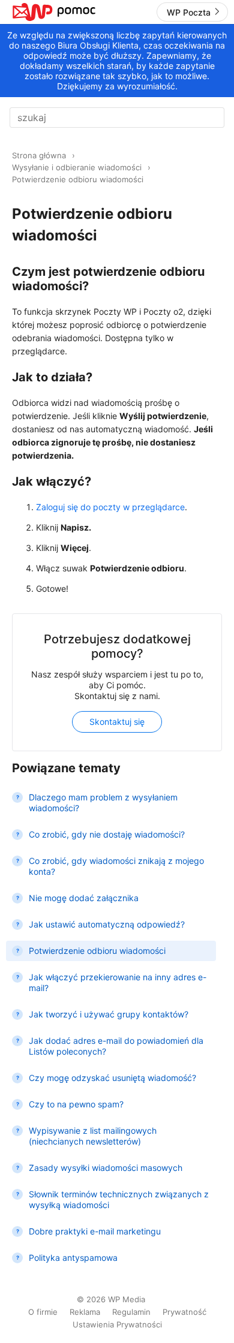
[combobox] (117, 117)
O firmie (43, 1312)
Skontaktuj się (117, 721)
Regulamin (131, 1312)
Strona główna (39, 155)
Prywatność (184, 1312)
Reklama (85, 1312)
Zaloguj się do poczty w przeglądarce (110, 507)
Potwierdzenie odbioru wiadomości (77, 179)
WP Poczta (189, 12)
